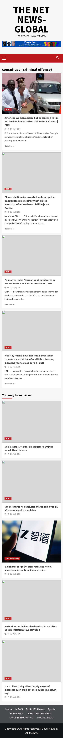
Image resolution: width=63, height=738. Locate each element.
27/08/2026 (16, 454)
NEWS (19, 709)
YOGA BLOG (17, 713)
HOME (7, 110)
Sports (51, 709)
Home (8, 709)
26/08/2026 (16, 514)
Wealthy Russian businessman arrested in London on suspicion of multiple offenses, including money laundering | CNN (29, 359)
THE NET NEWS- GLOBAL (31, 19)
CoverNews (48, 728)
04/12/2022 (16, 367)
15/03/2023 (16, 212)
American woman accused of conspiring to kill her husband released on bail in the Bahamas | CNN (31, 121)
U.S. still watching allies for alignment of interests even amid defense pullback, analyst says (30, 690)
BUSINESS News (12, 558)
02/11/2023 (16, 129)
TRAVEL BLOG (45, 717)
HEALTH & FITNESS (39, 713)
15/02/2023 (16, 288)
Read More (9, 146)
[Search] (57, 57)
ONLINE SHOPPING (21, 717)
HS (8, 129)
